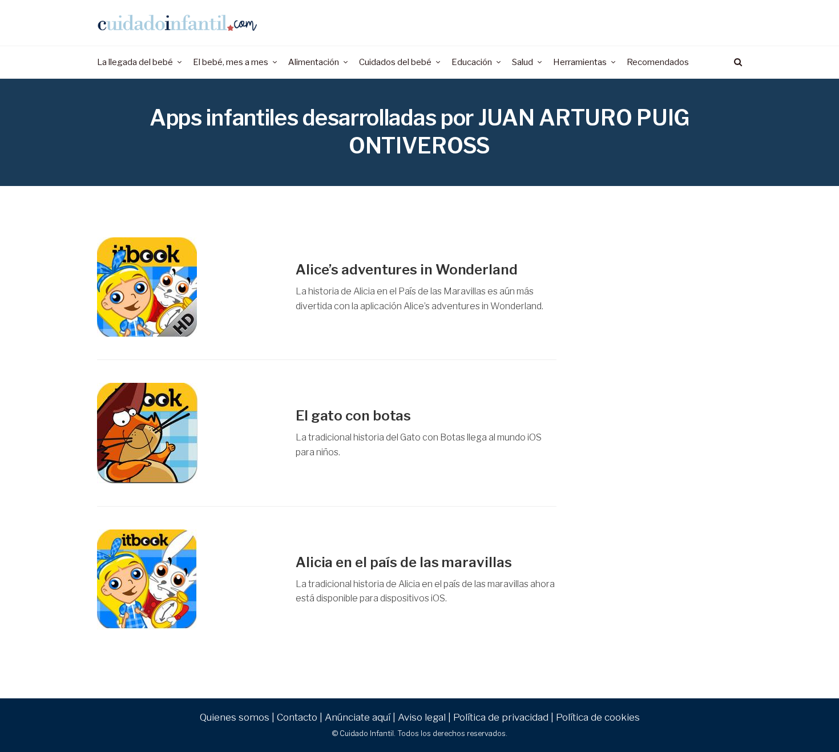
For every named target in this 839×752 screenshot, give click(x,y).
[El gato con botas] (188, 433)
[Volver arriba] (802, 718)
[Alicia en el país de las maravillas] (188, 579)
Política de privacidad (500, 717)
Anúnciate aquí (357, 717)
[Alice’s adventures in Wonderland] (188, 287)
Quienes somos (234, 717)
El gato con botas (353, 415)
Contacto (297, 717)
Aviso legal (422, 717)
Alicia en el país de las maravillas (404, 562)
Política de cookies (598, 717)
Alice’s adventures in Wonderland (407, 269)
